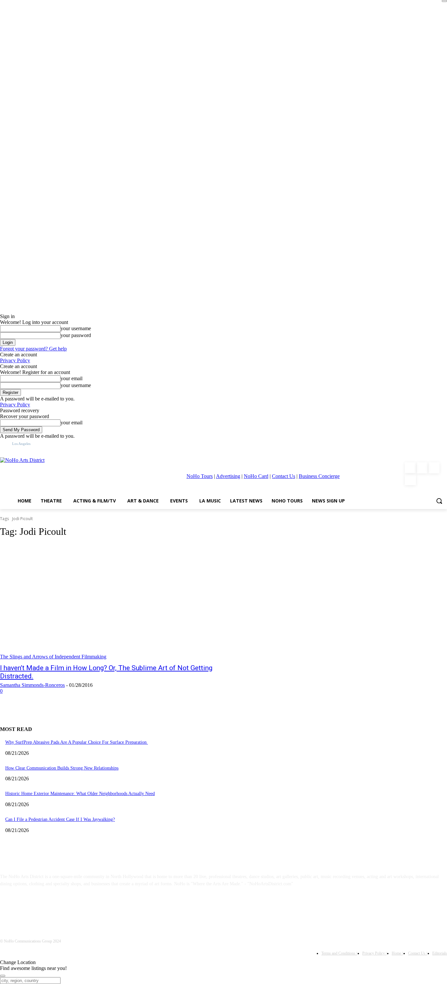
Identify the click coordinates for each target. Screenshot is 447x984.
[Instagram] (422, 467)
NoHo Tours (200, 476)
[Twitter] (410, 479)
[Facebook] (410, 467)
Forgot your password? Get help (33, 348)
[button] (439, 501)
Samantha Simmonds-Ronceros (32, 685)
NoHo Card (256, 476)
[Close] (444, 1)
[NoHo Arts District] (60, 473)
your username (76, 328)
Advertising (228, 476)
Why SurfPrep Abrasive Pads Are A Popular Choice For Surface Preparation (76, 742)
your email (71, 378)
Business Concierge (319, 476)
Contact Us (283, 476)
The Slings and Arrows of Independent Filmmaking (53, 656)
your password (76, 335)
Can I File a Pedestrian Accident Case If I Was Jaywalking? (60, 819)
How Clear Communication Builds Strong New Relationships (61, 768)
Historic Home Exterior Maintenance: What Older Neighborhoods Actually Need (80, 793)
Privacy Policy (15, 360)
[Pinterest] (433, 467)
